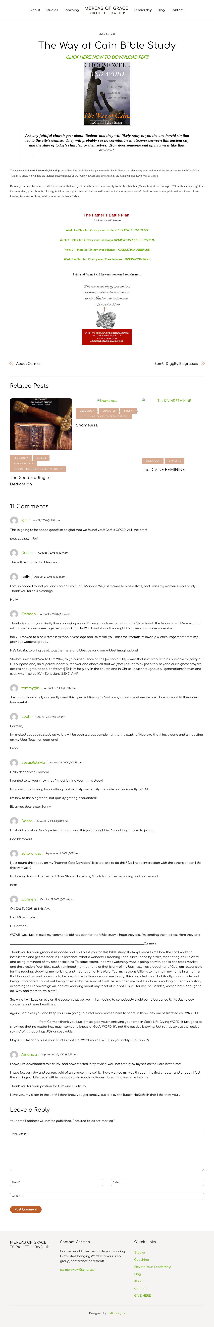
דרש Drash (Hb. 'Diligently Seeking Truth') (38, 469)
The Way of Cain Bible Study (107, 46)
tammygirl (30, 688)
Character (109, 411)
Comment (20, 1134)
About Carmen (29, 364)
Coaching (71, 10)
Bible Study (21, 458)
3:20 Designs (116, 1313)
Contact (177, 10)
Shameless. (87, 425)
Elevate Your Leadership (152, 1267)
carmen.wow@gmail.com (78, 1269)
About (35, 10)
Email (117, 1182)
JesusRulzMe (33, 763)
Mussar (41, 458)
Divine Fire (175, 461)
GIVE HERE (142, 1295)
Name (16, 1182)
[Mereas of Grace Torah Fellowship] (106, 10)
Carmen (28, 614)
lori (24, 520)
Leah (25, 717)
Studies (52, 10)
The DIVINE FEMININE (163, 470)
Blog (161, 10)
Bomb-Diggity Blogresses (176, 364)
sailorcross (31, 853)
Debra (27, 821)
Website (18, 1196)
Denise (27, 553)
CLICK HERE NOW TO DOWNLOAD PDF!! (107, 57)
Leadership (143, 10)
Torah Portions (23, 464)
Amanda (29, 1055)
